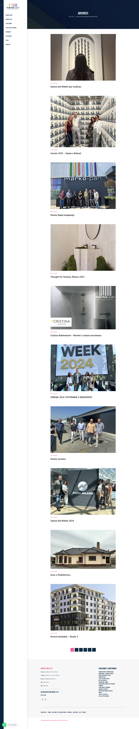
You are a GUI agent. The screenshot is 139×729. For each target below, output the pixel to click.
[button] (4, 725)
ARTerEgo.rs (65, 714)
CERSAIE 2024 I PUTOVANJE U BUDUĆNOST (71, 397)
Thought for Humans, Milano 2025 (67, 276)
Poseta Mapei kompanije (62, 215)
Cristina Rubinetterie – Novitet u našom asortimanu (76, 335)
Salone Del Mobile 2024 (62, 520)
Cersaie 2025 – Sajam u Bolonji (66, 153)
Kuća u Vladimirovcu (61, 568)
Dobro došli (71, 16)
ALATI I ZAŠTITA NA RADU (104, 690)
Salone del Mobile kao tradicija (66, 86)
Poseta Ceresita (58, 459)
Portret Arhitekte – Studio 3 (64, 630)
